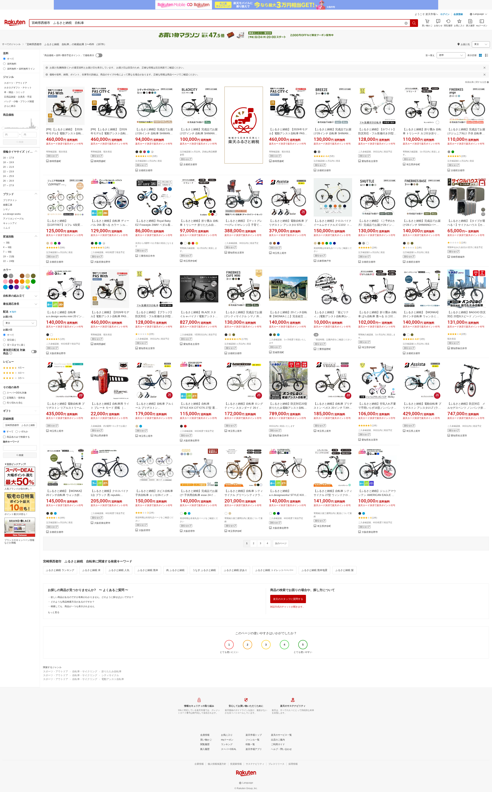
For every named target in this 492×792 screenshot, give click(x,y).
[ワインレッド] (11, 281)
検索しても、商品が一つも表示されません (73, 606)
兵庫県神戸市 (324, 261)
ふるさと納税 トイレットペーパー (274, 570)
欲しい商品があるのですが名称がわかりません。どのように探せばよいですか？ (92, 597)
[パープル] (16, 287)
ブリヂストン (10, 200)
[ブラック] (5, 276)
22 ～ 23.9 (8, 171)
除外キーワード (11, 442)
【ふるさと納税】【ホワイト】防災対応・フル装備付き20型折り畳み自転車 (377, 133)
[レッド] (16, 281)
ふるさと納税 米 (91, 570)
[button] (478, 14)
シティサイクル (110, 675)
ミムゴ (6, 228)
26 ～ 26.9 (8, 180)
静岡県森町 (55, 161)
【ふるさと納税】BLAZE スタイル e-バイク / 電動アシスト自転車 (199, 316)
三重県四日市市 (147, 256)
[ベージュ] (27, 276)
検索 (21, 142)
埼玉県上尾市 (279, 253)
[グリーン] (33, 281)
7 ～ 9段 (7, 252)
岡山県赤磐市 (101, 435)
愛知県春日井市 (459, 348)
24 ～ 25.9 (8, 176)
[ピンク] (5, 281)
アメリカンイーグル (13, 218)
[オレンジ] (22, 281)
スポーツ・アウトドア (55, 671)
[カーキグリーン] (33, 276)
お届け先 (7, 316)
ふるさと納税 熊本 (147, 570)
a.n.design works (12, 214)
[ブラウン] (22, 276)
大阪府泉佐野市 (102, 262)
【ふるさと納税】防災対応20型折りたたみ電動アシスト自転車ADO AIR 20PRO (288, 407)
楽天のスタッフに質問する (288, 599)
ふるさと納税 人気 (119, 570)
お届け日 (7, 330)
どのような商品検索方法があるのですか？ (73, 601)
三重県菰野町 (324, 349)
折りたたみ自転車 (111, 671)
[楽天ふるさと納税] (243, 129)
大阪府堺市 (144, 530)
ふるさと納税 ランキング (60, 570)
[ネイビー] (11, 287)
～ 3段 (6, 242)
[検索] (414, 23)
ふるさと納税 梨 (344, 570)
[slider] (3, 128)
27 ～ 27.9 (8, 185)
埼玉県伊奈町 (413, 164)
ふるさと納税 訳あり (235, 570)
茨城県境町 (278, 352)
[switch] (34, 351)
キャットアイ (10, 223)
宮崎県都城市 (458, 257)
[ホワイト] (16, 276)
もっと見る (53, 612)
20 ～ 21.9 (8, 167)
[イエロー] (27, 281)
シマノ (6, 209)
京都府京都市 (146, 170)
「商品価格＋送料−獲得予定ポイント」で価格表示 (68, 55)
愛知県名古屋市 (370, 161)
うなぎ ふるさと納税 (204, 570)
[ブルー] (5, 287)
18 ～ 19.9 (8, 162)
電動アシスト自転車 (112, 679)
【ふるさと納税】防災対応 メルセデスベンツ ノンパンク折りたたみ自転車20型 (466, 407)
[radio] (4, 58)
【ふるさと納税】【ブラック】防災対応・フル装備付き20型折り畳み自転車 (154, 316)
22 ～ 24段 (8, 261)
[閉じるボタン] (484, 68)
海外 (14, 311)
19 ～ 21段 (8, 256)
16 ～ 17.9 (8, 157)
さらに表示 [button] (10, 106)
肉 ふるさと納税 (175, 570)
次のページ (281, 543)
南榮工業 (7, 204)
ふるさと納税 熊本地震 (314, 570)
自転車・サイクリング (84, 671)
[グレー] (11, 276)
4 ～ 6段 (7, 247)
